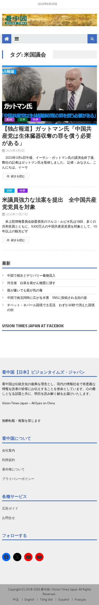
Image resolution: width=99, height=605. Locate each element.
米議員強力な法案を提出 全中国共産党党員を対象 (49, 203)
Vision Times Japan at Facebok (33, 326)
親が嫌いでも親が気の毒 (25, 290)
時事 (35, 119)
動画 (9, 119)
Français (80, 599)
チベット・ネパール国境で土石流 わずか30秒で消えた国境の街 (51, 307)
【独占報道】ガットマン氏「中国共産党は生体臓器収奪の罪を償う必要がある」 (47, 135)
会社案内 (8, 450)
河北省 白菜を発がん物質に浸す (31, 282)
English (29, 599)
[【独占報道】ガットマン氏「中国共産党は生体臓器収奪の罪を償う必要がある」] (49, 95)
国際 (9, 191)
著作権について (13, 469)
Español (63, 599)
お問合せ (8, 517)
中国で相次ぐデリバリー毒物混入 (31, 275)
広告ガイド (10, 508)
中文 (16, 599)
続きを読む (17, 176)
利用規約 (8, 459)
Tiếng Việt (46, 599)
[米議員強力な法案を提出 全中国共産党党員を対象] (49, 193)
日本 (22, 119)
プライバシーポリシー (18, 478)
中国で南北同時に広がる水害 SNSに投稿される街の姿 (47, 297)
